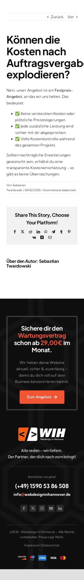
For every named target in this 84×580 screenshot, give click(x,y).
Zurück (57, 16)
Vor (70, 16)
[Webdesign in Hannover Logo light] (42, 429)
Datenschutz (51, 545)
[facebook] (23, 508)
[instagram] (42, 508)
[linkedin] (60, 508)
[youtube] (51, 508)
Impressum (32, 545)
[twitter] (33, 508)
